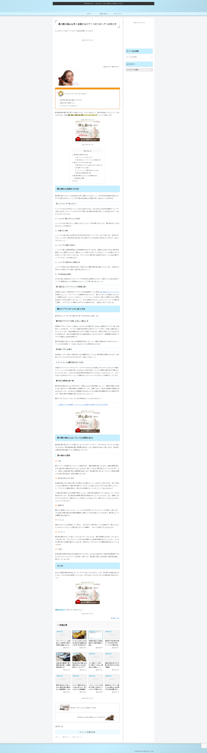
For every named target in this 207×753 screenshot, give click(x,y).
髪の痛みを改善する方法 (81, 154)
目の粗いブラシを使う (82, 167)
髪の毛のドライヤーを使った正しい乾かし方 (89, 165)
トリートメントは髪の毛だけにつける (87, 170)
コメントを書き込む (87, 732)
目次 (85, 151)
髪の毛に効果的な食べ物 (83, 173)
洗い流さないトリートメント (109, 292)
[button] (151, 57)
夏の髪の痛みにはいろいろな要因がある (85, 175)
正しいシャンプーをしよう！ (84, 157)
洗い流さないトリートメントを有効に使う (88, 160)
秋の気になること (61, 609)
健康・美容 (70, 609)
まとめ (76, 180)
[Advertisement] (87, 52)
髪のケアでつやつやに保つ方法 (83, 162)
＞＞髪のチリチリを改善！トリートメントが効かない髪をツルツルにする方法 (82, 404)
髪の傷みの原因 (79, 178)
